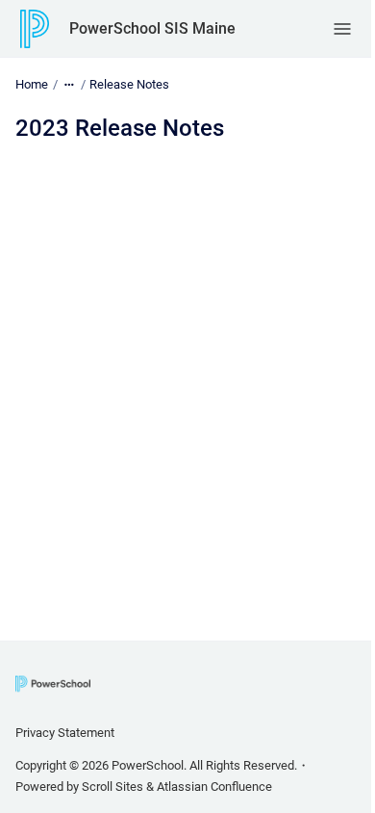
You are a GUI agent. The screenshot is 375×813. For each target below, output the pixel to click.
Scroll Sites (112, 786)
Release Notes (129, 84)
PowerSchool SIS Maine (152, 28)
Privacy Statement (64, 732)
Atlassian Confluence (214, 786)
